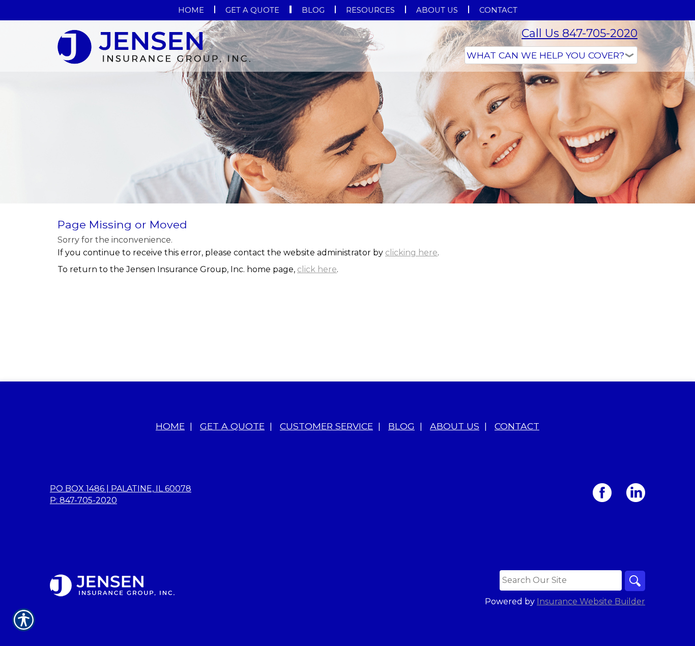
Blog (401, 426)
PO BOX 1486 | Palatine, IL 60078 (120, 488)
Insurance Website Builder (591, 601)
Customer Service (326, 426)
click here (317, 269)
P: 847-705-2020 (83, 500)
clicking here (411, 252)
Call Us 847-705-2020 (580, 33)
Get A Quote (232, 426)
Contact (517, 426)
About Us (454, 426)
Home (170, 426)
